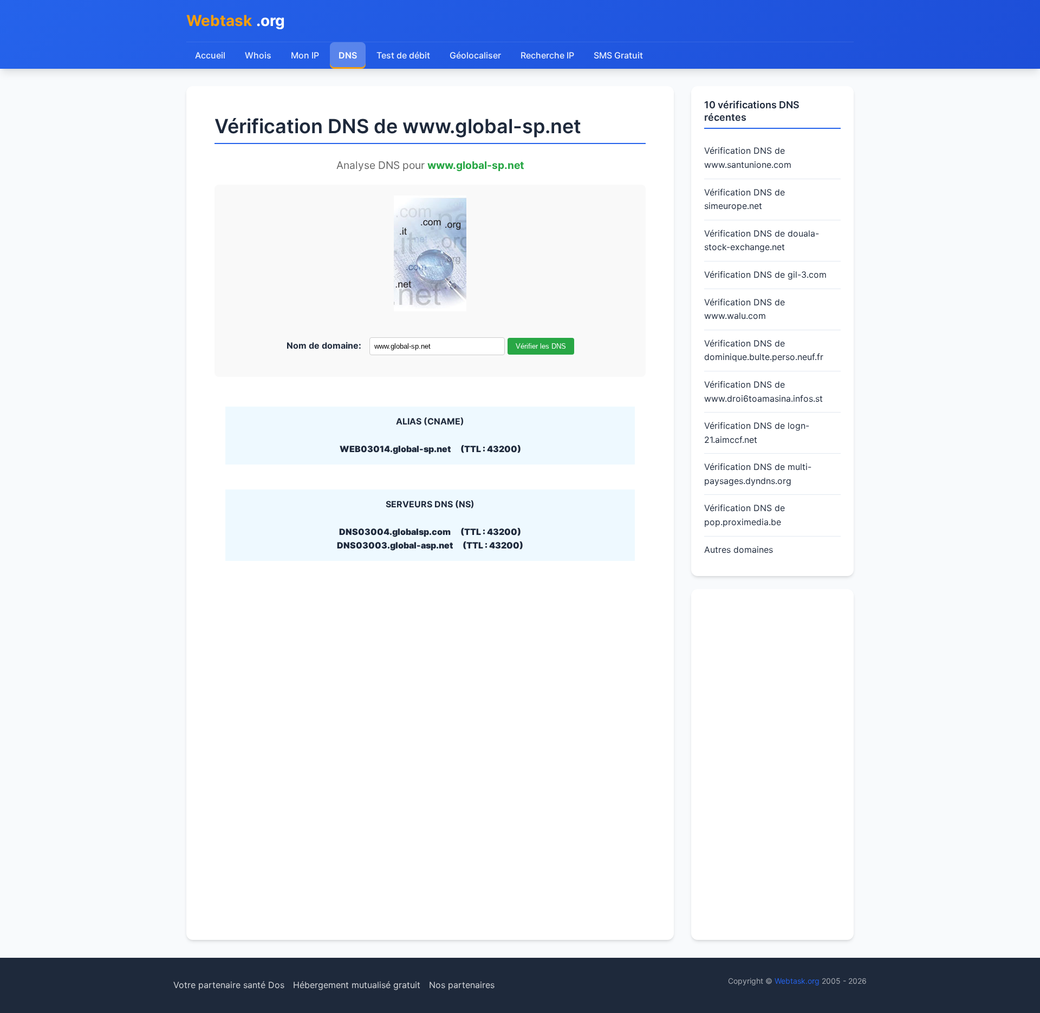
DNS (348, 55)
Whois (258, 55)
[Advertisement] (772, 764)
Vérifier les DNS (541, 346)
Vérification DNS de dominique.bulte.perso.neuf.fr (763, 350)
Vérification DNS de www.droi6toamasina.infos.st (763, 391)
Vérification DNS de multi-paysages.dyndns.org (757, 473)
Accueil (210, 55)
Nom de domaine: (324, 345)
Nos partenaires (462, 984)
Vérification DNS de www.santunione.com (747, 157)
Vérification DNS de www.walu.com (744, 309)
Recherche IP (547, 55)
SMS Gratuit (618, 55)
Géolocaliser (475, 55)
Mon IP (305, 55)
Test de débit (403, 55)
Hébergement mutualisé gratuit (356, 984)
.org (235, 20)
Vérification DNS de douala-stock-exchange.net (761, 240)
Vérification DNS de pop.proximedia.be (744, 514)
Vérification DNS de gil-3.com (765, 274)
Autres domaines (738, 549)
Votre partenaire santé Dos (228, 984)
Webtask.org (797, 980)
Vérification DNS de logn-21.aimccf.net (756, 432)
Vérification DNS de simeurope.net (744, 199)
